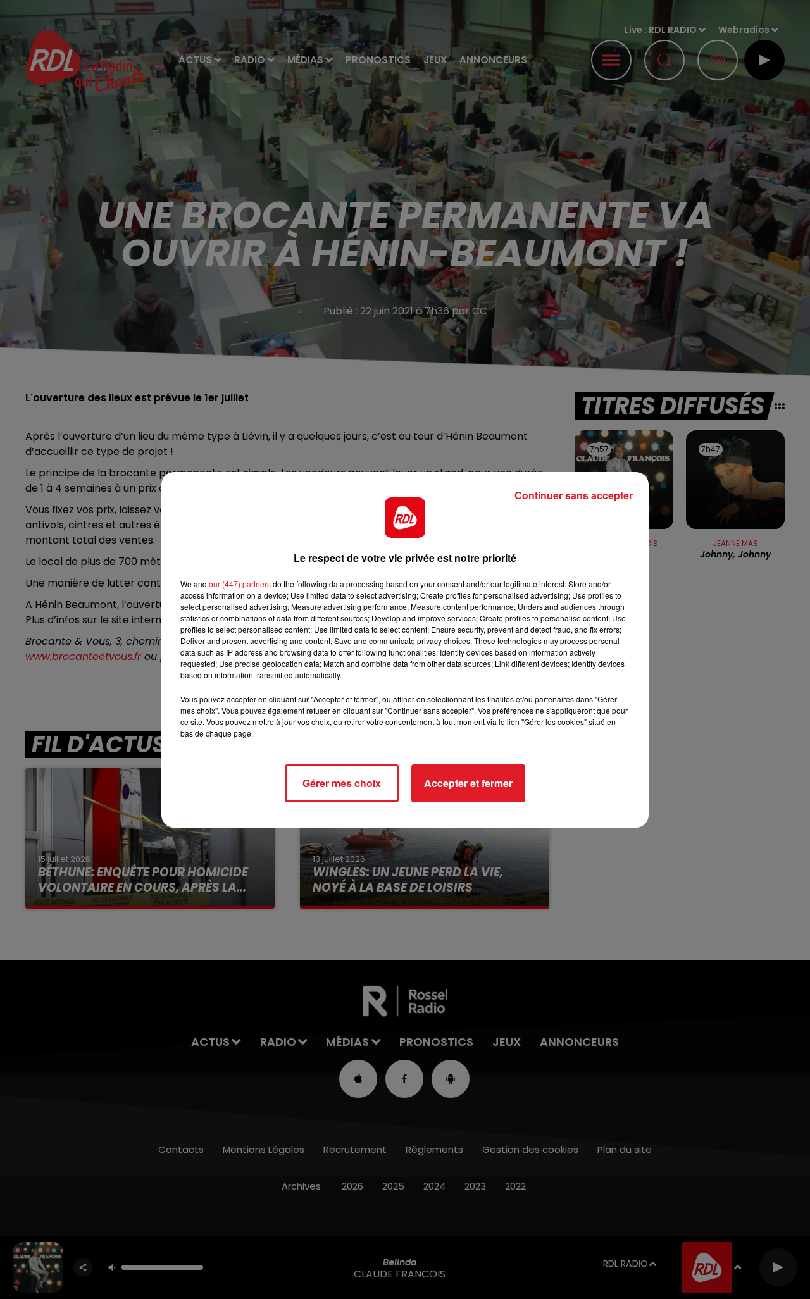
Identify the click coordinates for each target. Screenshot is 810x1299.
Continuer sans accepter (573, 495)
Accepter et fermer (468, 783)
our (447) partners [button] (240, 583)
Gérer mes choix (341, 783)
